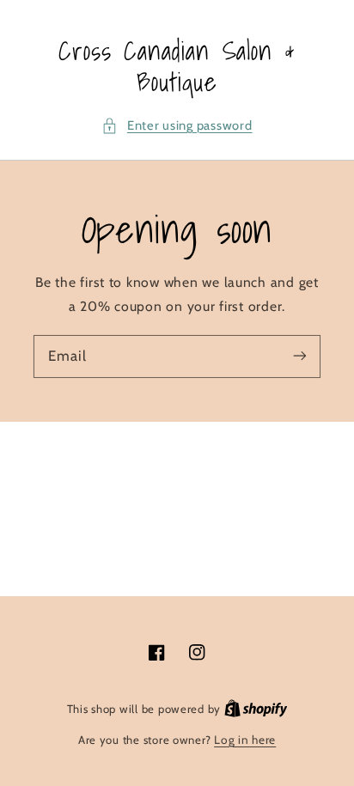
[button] (176, 126)
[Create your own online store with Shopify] (256, 709)
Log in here (245, 739)
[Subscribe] (300, 355)
